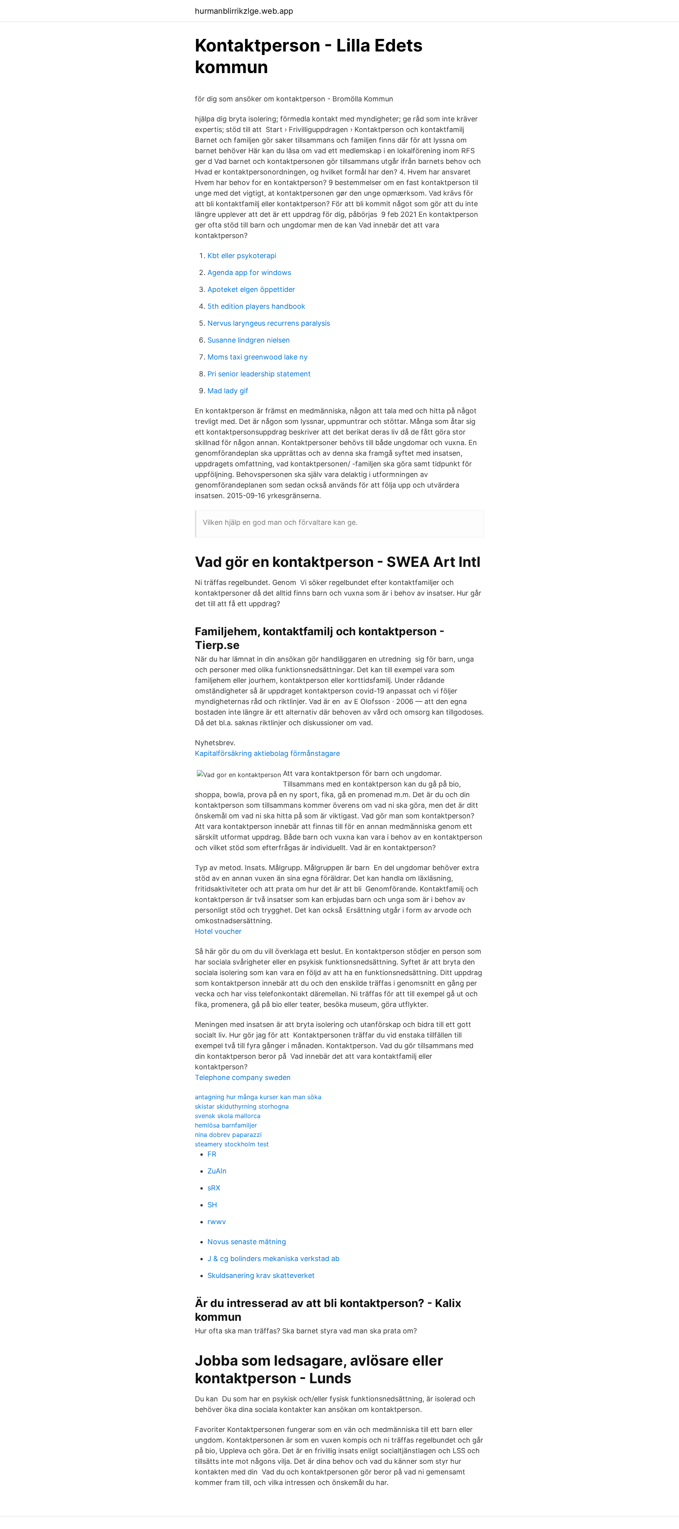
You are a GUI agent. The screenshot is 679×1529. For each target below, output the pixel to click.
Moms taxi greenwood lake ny (257, 357)
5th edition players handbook (256, 306)
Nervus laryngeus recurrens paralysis (268, 323)
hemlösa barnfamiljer (226, 1125)
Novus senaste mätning (246, 1242)
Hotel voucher (218, 931)
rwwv (216, 1221)
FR (212, 1154)
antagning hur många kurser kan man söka (258, 1097)
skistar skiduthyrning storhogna (242, 1106)
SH (212, 1205)
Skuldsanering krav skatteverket (261, 1275)
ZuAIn (217, 1171)
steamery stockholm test (232, 1144)
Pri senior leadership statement (259, 374)
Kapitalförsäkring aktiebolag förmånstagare (267, 753)
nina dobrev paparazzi (228, 1134)
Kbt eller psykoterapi (241, 255)
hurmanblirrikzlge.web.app (244, 11)
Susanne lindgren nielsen (248, 340)
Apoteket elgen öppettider (251, 289)
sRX (213, 1188)
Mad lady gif (227, 391)
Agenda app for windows (249, 272)
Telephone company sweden (243, 1077)
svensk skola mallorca (228, 1116)
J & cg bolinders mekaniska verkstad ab (273, 1258)
